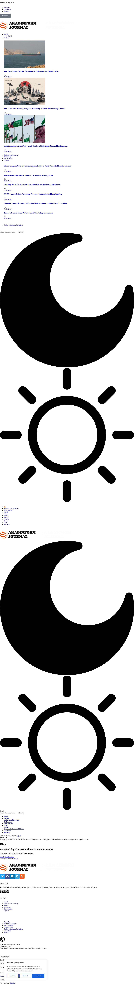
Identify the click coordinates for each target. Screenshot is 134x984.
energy (6, 517)
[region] (25, 969)
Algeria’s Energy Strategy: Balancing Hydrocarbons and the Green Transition (35, 203)
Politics (6, 515)
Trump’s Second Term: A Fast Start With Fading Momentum (28, 213)
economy (7, 524)
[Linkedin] (12, 876)
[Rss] (22, 876)
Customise (12, 976)
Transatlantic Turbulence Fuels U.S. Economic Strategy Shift (28, 175)
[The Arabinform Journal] (35, 540)
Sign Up (12, 983)
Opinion (6, 519)
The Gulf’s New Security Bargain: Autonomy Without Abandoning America (34, 109)
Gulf (5, 523)
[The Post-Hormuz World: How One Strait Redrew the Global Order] (24, 67)
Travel (6, 521)
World (6, 512)
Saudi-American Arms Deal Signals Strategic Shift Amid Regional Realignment (35, 146)
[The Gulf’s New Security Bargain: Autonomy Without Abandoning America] (24, 105)
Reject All (25, 976)
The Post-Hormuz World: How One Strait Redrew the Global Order (31, 71)
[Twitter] (2, 876)
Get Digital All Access (7, 857)
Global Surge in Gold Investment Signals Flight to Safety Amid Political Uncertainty (38, 166)
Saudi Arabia (8, 510)
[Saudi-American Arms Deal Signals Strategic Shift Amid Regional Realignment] (24, 142)
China (6, 514)
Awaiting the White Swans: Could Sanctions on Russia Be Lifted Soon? (32, 185)
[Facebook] (7, 876)
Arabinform (7, 77)
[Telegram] (17, 876)
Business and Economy (11, 508)
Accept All (38, 976)
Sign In (19, 836)
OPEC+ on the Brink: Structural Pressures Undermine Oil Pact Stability (33, 194)
